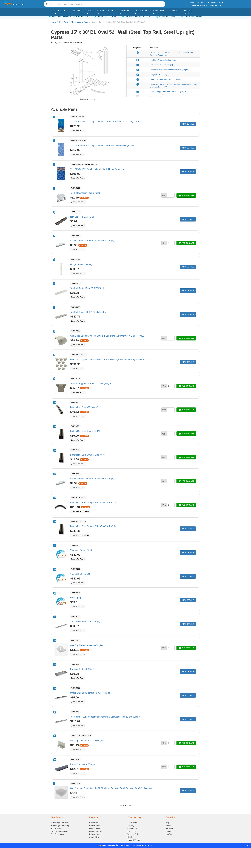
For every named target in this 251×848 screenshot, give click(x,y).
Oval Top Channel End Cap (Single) (87, 740)
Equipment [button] (76, 11)
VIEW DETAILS (188, 124)
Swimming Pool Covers (60, 823)
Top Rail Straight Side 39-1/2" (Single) (165, 79)
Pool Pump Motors (58, 834)
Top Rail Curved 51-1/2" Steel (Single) (88, 312)
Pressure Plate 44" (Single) (82, 669)
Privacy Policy (94, 834)
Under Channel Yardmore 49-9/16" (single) (90, 693)
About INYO (132, 823)
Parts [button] (89, 11)
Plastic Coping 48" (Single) (82, 764)
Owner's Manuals (95, 831)
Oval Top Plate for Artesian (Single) (86, 645)
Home (53, 22)
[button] (247, 845)
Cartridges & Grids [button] (106, 11)
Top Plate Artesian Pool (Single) (163, 60)
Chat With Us (201, 5)
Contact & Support (198, 3)
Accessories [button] (158, 11)
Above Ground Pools (79, 22)
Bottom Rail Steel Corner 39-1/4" (85, 431)
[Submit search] (46, 4)
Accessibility (94, 837)
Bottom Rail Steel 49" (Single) (84, 407)
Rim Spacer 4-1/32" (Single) (161, 65)
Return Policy (132, 831)
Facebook (169, 828)
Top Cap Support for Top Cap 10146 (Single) (168, 92)
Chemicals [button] (124, 11)
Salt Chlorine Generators (60, 831)
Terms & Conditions (134, 840)
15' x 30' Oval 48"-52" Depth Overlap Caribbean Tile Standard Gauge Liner (104, 121)
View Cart (214, 5)
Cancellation (132, 828)
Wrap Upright (76, 598)
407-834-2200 (81, 16)
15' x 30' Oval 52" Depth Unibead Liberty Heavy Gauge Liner (98, 169)
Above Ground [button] (141, 11)
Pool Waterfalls (56, 828)
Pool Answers (94, 826)
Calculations (94, 823)
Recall (129, 837)
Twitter (168, 831)
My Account (216, 3)
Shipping (130, 826)
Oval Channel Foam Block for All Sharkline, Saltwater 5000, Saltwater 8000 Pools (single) (111, 788)
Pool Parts (63, 22)
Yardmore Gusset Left (80, 574)
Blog (167, 823)
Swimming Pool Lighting (60, 826)
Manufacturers (94, 828)
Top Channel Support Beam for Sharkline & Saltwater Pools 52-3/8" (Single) (105, 717)
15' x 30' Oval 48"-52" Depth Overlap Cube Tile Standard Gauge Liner (102, 145)
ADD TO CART (187, 195)
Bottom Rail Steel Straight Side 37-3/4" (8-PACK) (93, 526)
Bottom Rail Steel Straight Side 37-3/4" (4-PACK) (93, 502)
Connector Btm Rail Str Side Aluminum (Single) (169, 70)
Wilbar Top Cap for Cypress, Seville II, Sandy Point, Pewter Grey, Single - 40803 (107, 336)
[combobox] (104, 4)
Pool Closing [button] (61, 11)
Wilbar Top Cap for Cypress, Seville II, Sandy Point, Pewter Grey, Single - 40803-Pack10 (111, 360)
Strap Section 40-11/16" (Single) (85, 621)
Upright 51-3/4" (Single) (159, 75)
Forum (168, 826)
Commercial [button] (175, 11)
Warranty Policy (133, 834)
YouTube (169, 834)
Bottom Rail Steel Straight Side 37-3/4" (88, 455)
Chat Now (67, 16)
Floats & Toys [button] (188, 12)
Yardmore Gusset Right (81, 550)
